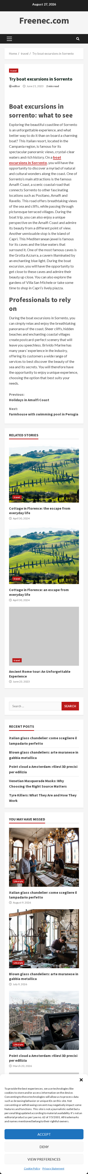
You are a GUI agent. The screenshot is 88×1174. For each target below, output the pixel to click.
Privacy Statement (53, 1168)
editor (16, 86)
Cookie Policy (32, 1168)
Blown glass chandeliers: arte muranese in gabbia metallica (44, 938)
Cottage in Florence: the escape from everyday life (44, 473)
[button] (81, 1080)
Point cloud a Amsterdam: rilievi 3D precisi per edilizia (44, 1020)
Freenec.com (44, 20)
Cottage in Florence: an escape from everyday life (44, 554)
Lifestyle (18, 881)
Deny (44, 1147)
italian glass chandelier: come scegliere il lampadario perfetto (44, 857)
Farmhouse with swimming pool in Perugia (43, 411)
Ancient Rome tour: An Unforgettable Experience (44, 636)
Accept (44, 1134)
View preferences (44, 1159)
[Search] (77, 38)
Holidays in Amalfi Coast (29, 397)
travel (13, 70)
